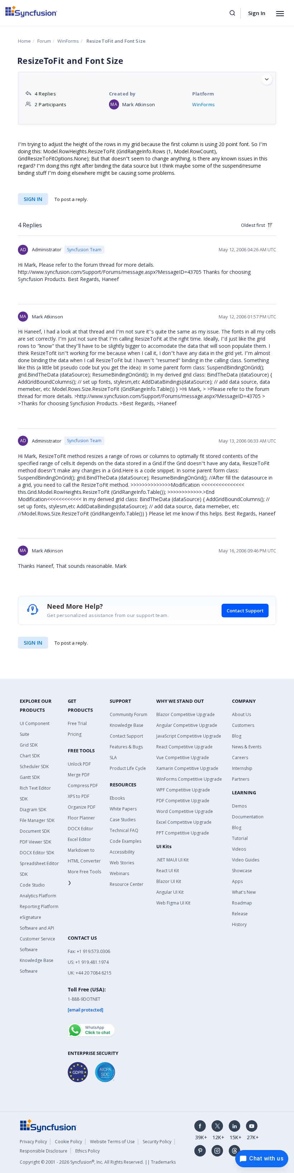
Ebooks (117, 798)
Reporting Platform (39, 906)
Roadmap (242, 903)
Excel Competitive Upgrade (184, 822)
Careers (240, 757)
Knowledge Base (126, 725)
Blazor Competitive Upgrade (185, 714)
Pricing (74, 734)
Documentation (248, 817)
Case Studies (123, 820)
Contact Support (245, 610)
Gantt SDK (30, 777)
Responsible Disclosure (43, 1151)
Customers (243, 725)
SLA (113, 757)
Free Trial (77, 723)
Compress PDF (83, 785)
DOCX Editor (80, 829)
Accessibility (122, 852)
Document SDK (35, 831)
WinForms (68, 41)
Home (24, 41)
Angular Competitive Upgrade (186, 725)
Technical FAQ (124, 830)
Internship (242, 768)
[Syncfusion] (48, 1125)
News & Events (246, 747)
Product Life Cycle (128, 768)
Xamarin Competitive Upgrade (187, 768)
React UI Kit (167, 871)
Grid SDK (29, 745)
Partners (240, 779)
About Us (241, 714)
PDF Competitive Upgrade (182, 801)
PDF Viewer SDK (35, 842)
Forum (44, 41)
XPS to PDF (78, 796)
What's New (244, 892)
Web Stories (122, 863)
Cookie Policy (68, 1142)
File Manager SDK (37, 820)
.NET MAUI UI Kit (172, 860)
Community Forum (128, 714)
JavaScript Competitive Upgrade (188, 736)
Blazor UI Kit (168, 881)
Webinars (119, 873)
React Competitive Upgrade (184, 747)
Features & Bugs (126, 747)
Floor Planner (81, 818)
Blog (236, 736)
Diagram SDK (33, 810)
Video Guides (245, 860)
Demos (239, 806)
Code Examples (125, 841)
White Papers (123, 809)
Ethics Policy (87, 1151)
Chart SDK (30, 756)
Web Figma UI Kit (173, 903)
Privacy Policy (33, 1142)
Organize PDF (81, 807)
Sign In (256, 13)
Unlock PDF (79, 764)
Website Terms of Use (112, 1142)
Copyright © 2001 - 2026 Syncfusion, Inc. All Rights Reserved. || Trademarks (98, 1162)
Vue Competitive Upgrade (182, 757)
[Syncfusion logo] (31, 11)
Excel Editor (79, 839)
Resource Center (126, 884)
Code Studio (32, 885)
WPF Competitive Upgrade (183, 790)
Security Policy (157, 1142)
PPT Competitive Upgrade (182, 833)
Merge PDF (79, 775)
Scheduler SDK (34, 766)
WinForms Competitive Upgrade (189, 779)
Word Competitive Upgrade (184, 811)
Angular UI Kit (170, 892)
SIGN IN (33, 642)
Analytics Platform (38, 896)
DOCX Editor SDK (37, 853)
